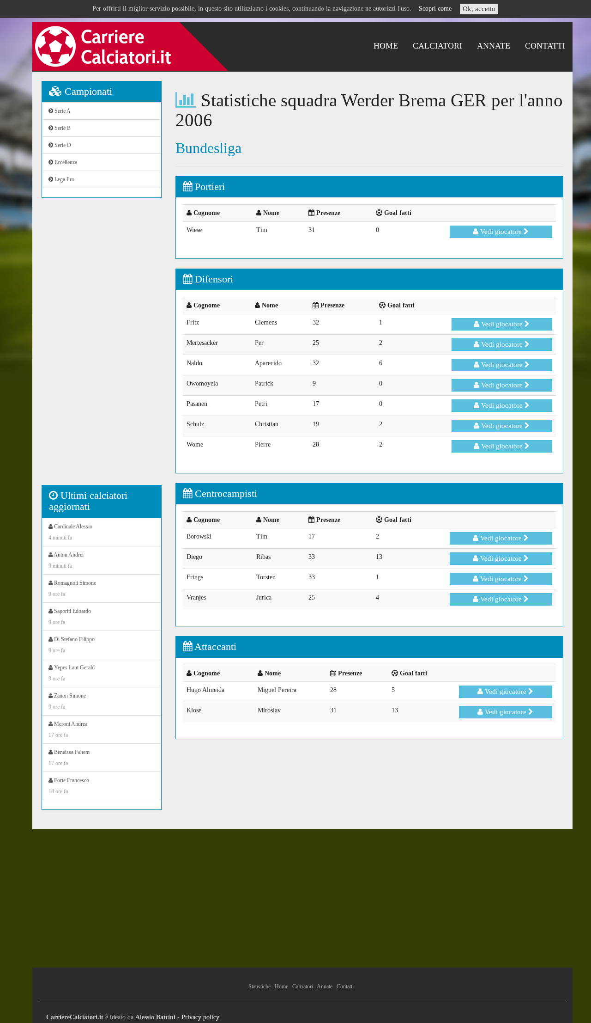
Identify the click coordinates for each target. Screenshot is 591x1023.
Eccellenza (65, 162)
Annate (493, 45)
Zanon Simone (67, 701)
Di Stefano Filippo (71, 645)
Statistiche (259, 986)
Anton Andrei (66, 560)
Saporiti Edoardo (69, 616)
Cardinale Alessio (70, 532)
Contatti (545, 45)
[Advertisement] (102, 346)
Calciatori (437, 45)
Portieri (208, 186)
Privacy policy (200, 1017)
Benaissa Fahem (69, 757)
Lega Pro (63, 179)
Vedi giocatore (501, 231)
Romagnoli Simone (72, 588)
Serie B (62, 128)
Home (386, 45)
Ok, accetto (479, 8)
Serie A (62, 111)
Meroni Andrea (67, 729)
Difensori (212, 279)
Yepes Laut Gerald (71, 673)
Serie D (62, 145)
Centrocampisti (224, 493)
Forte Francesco (68, 786)
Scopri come (435, 8)
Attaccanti (214, 646)
